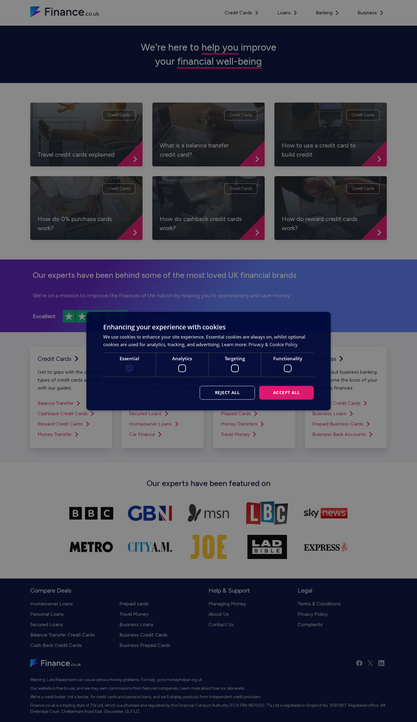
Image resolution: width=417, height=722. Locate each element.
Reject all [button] (227, 392)
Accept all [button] (286, 392)
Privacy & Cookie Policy (273, 344)
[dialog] (208, 361)
